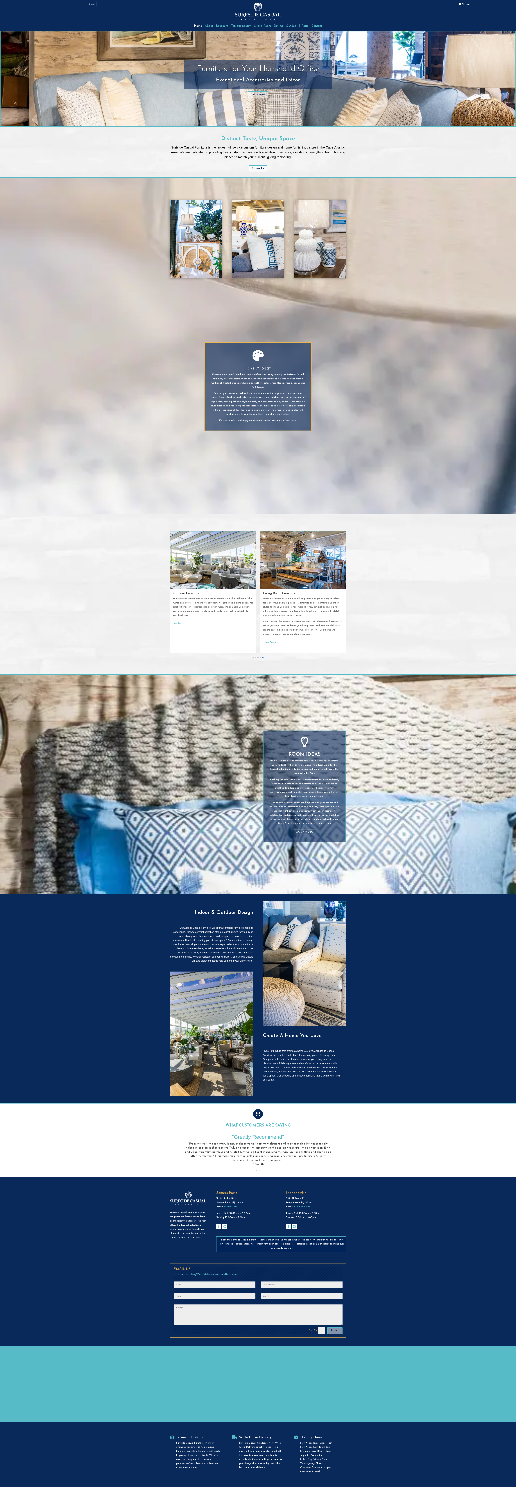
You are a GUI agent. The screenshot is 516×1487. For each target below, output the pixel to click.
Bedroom (222, 26)
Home (198, 26)
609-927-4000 (232, 1207)
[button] (253, 657)
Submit (335, 1330)
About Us (258, 168)
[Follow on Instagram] (224, 1226)
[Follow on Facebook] (218, 1226)
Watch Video (304, 832)
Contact (316, 26)
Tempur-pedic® (241, 26)
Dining (278, 26)
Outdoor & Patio (297, 26)
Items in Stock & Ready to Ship (258, 69)
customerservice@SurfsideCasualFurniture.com (205, 1274)
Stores (465, 4)
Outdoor (178, 623)
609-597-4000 (302, 1207)
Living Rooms (270, 642)
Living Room (262, 26)
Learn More (258, 94)
